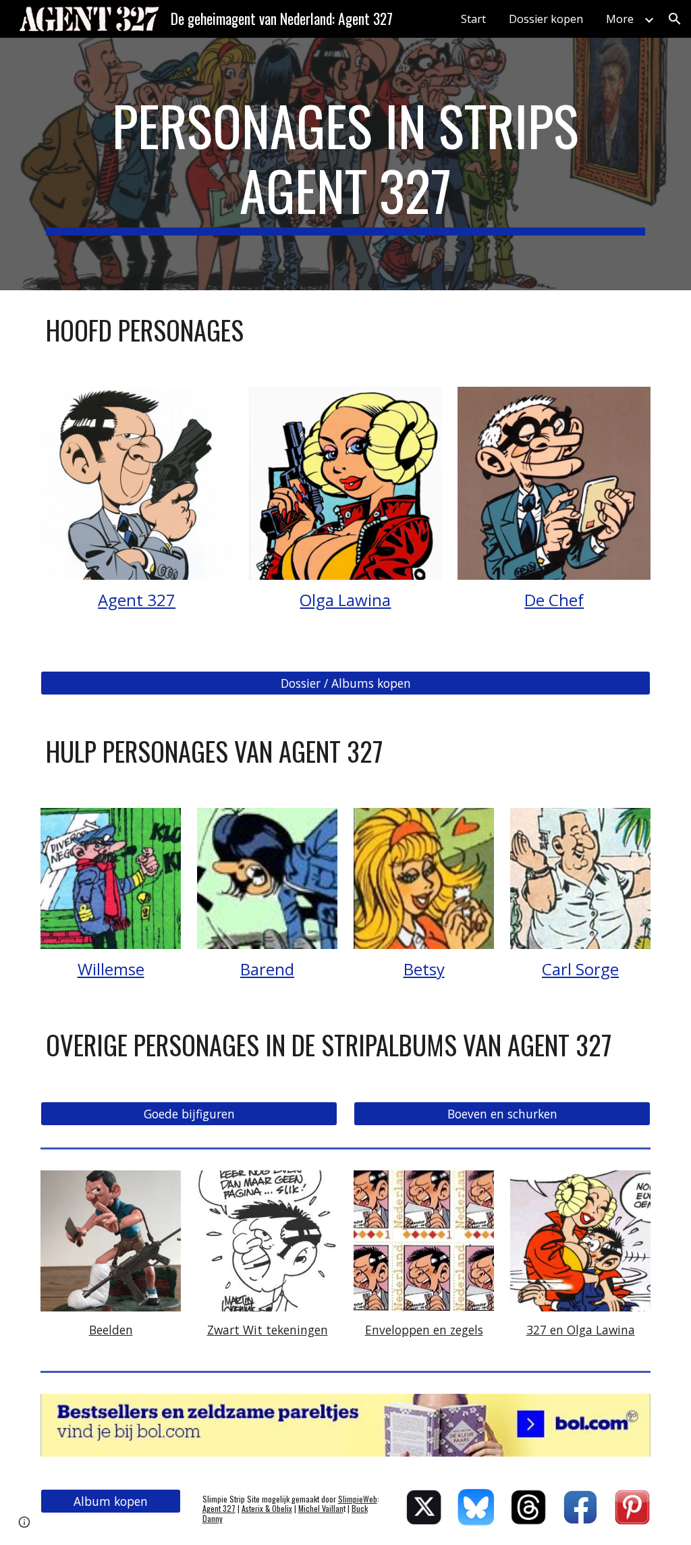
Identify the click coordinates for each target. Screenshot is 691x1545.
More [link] (620, 18)
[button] (675, 19)
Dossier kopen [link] (546, 18)
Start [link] (473, 18)
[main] (345, 164)
